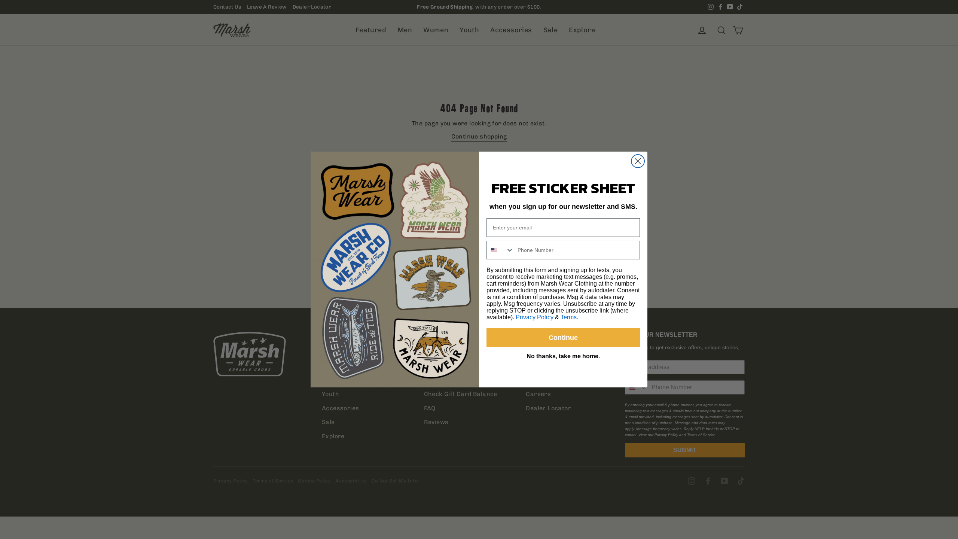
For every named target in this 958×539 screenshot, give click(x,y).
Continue (563, 337)
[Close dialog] (637, 161)
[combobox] (500, 250)
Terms (569, 317)
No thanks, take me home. (563, 356)
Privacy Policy (534, 317)
